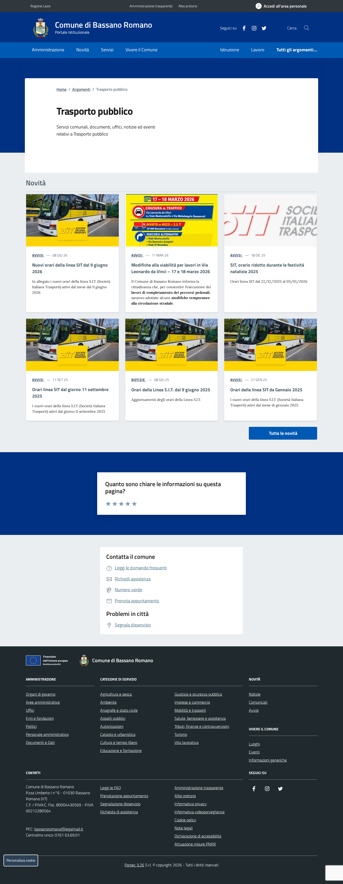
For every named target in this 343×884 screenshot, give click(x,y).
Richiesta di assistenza (119, 812)
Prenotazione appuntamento (124, 796)
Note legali (184, 828)
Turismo (181, 734)
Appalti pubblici (112, 718)
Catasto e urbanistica (117, 734)
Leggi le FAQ (110, 788)
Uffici (30, 710)
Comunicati (258, 702)
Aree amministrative (43, 702)
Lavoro (257, 49)
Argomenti (81, 89)
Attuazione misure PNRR (195, 844)
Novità (82, 49)
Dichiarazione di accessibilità (198, 836)
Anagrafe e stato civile (119, 710)
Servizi (107, 49)
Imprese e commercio (192, 702)
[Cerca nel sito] (307, 28)
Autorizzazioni (111, 726)
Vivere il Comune (141, 49)
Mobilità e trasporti (190, 710)
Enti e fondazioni (40, 718)
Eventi (254, 752)
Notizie (254, 694)
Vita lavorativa (187, 742)
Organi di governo (40, 694)
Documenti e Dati (40, 742)
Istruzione (229, 49)
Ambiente (108, 702)
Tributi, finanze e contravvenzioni (202, 726)
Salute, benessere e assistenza (200, 718)
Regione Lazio (40, 6)
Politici (31, 726)
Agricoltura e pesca (116, 694)
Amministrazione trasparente (151, 6)
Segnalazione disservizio (120, 804)
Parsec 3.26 (134, 865)
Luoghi (254, 744)
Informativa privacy (191, 804)
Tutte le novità (283, 433)
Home (61, 89)
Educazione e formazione (121, 750)
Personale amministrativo (47, 734)
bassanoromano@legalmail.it (58, 829)
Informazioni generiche (268, 760)
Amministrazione (48, 49)
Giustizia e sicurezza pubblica (198, 694)
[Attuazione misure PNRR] (48, 661)
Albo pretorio (188, 6)
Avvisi (254, 710)
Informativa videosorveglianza (199, 812)
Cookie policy (185, 820)
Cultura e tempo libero (118, 742)
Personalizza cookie (21, 860)
